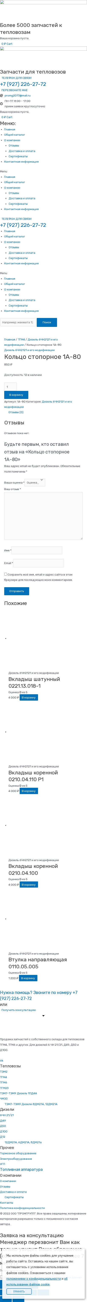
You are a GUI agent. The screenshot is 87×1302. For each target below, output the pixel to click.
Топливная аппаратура (21, 1169)
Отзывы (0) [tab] (15, 412)
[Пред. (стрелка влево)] (6, 1299)
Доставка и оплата (22, 151)
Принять (19, 1291)
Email (8, 563)
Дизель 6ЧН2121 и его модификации (29, 350)
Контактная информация (21, 161)
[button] (15, 77)
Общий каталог (14, 134)
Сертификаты (18, 156)
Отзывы (14, 145)
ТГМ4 (21, 339)
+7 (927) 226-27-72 (23, 84)
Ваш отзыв (12, 489)
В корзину (16, 394)
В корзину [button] (29, 697)
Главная (9, 129)
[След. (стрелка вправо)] (18, 1299)
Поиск (47, 322)
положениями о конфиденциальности (33, 1279)
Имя (7, 550)
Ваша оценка (14, 482)
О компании (12, 140)
